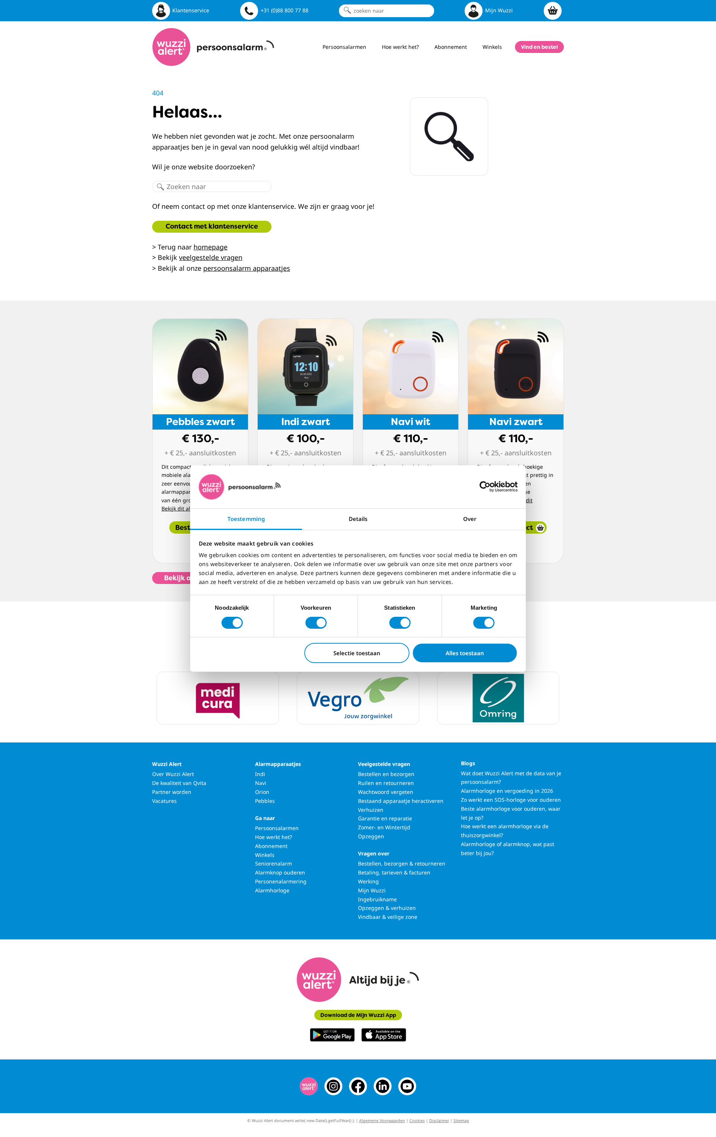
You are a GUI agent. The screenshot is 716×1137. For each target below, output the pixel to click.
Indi (260, 774)
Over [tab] (470, 518)
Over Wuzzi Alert (173, 774)
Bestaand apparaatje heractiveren (400, 800)
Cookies (417, 1120)
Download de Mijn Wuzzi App (358, 1015)
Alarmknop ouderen (280, 872)
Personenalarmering (281, 881)
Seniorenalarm (273, 863)
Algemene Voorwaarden (382, 1120)
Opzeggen (371, 836)
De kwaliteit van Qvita (179, 782)
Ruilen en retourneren (386, 782)
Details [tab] (358, 518)
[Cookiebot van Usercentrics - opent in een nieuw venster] (485, 486)
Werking (368, 881)
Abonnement (271, 845)
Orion (262, 791)
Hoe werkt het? (273, 837)
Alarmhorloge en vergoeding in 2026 (507, 790)
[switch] (316, 623)
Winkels (264, 854)
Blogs (468, 763)
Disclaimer (439, 1120)
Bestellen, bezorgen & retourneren (401, 863)
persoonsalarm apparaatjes (246, 268)
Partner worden (171, 791)
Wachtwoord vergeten (385, 791)
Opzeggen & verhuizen (387, 907)
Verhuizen (370, 809)
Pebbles (265, 800)
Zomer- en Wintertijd (384, 827)
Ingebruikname (377, 899)
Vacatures (164, 800)
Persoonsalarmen (277, 828)
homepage (210, 246)
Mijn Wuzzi (372, 890)
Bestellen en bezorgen (386, 774)
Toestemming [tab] (246, 518)
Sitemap (461, 1120)
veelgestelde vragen (210, 257)
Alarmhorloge (272, 890)
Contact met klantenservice (212, 226)
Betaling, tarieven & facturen (394, 872)
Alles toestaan (465, 653)
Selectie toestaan (356, 653)
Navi (260, 782)
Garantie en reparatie (385, 818)
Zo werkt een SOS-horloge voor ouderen (511, 799)
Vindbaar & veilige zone (387, 916)
